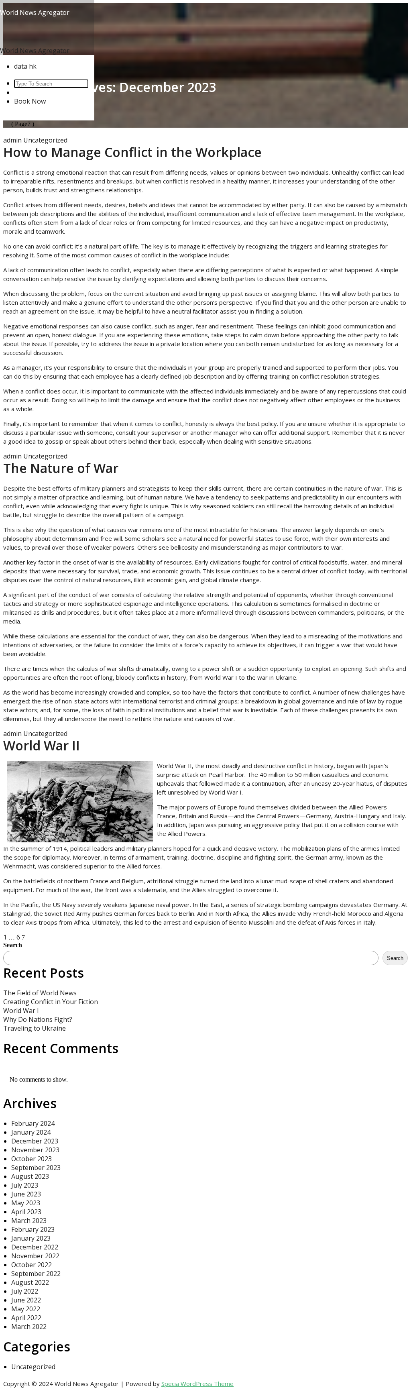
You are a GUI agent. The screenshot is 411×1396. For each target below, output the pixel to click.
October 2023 (31, 1158)
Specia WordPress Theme (197, 1384)
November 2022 (35, 1255)
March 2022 (29, 1326)
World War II (41, 745)
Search (12, 945)
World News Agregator (34, 12)
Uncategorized (45, 140)
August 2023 (30, 1176)
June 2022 (26, 1300)
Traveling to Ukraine (34, 1028)
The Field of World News (40, 992)
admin (12, 140)
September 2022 (36, 1273)
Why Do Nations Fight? (37, 1019)
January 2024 (31, 1132)
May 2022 (25, 1308)
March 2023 (29, 1220)
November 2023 (35, 1149)
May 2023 (25, 1202)
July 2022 (24, 1291)
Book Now (30, 101)
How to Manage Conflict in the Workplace (132, 152)
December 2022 (34, 1247)
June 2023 (26, 1194)
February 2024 (33, 1123)
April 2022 (26, 1317)
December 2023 (34, 1141)
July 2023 (24, 1185)
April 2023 (26, 1211)
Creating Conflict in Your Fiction (50, 1001)
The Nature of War (60, 468)
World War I (21, 1010)
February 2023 (33, 1229)
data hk (25, 66)
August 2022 (30, 1282)
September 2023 (36, 1167)
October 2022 (31, 1264)
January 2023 (31, 1238)
